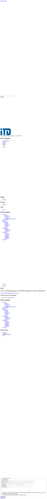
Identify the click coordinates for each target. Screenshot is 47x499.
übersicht (6, 215)
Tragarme (6, 217)
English (4, 199)
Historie (6, 226)
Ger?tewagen (7, 216)
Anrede (2, 479)
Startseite (4, 285)
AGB (4, 335)
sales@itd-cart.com (11, 297)
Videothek (7, 238)
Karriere (4, 143)
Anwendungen (5, 219)
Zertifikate (7, 237)
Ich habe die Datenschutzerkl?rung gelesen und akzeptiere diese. (14, 494)
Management (7, 312)
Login (4, 144)
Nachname (3, 481)
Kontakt (4, 239)
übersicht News (8, 230)
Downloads (5, 232)
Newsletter (5, 141)
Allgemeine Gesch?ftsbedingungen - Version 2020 (9, 293)
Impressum (5, 332)
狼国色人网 (2, 497)
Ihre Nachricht (4, 486)
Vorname (3, 480)
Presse (4, 142)
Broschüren (7, 236)
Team (6, 227)
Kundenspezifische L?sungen (10, 218)
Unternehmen (5, 221)
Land (2, 484)
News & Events (5, 228)
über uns (6, 223)
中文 (4, 209)
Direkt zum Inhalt (3, 0)
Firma (2, 483)
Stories (4, 220)
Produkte (4, 214)
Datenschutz (5, 333)
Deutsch (4, 204)
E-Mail (2, 485)
